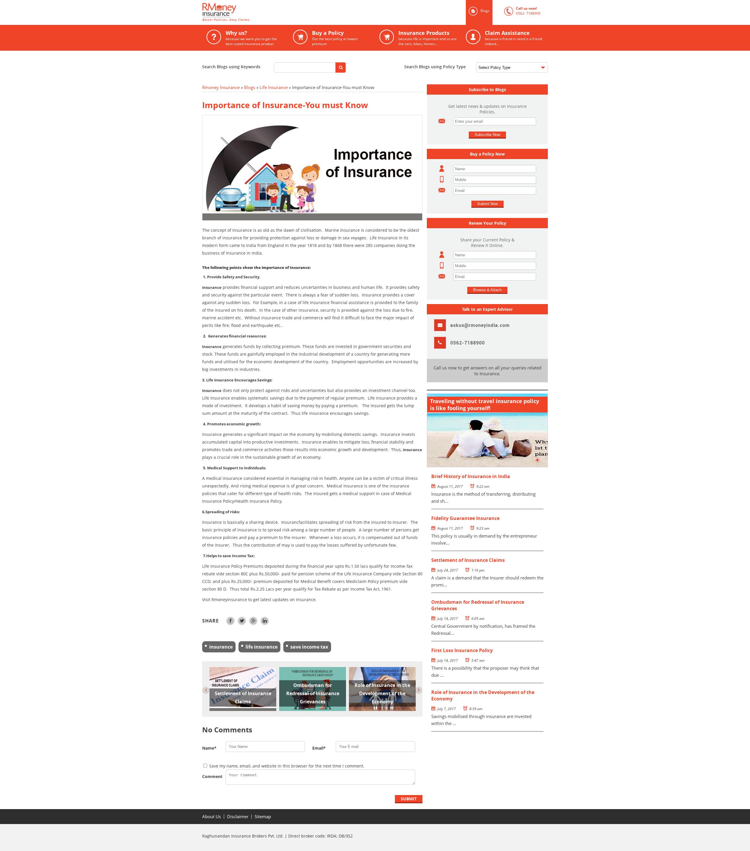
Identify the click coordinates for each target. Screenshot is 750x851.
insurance (221, 647)
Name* (209, 748)
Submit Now (487, 204)
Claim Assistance (504, 37)
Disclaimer (237, 816)
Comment (212, 776)
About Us (211, 816)
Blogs (249, 87)
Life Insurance (274, 87)
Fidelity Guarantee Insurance (465, 518)
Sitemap (263, 816)
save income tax (309, 647)
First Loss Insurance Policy (462, 650)
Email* (319, 748)
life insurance (261, 647)
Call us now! (522, 11)
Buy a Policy (325, 37)
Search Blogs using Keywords (231, 66)
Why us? (242, 37)
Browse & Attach (487, 290)
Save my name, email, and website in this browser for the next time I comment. (286, 766)
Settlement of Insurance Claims (468, 560)
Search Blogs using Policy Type (435, 66)
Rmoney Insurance (221, 87)
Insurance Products (418, 37)
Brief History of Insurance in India (470, 476)
